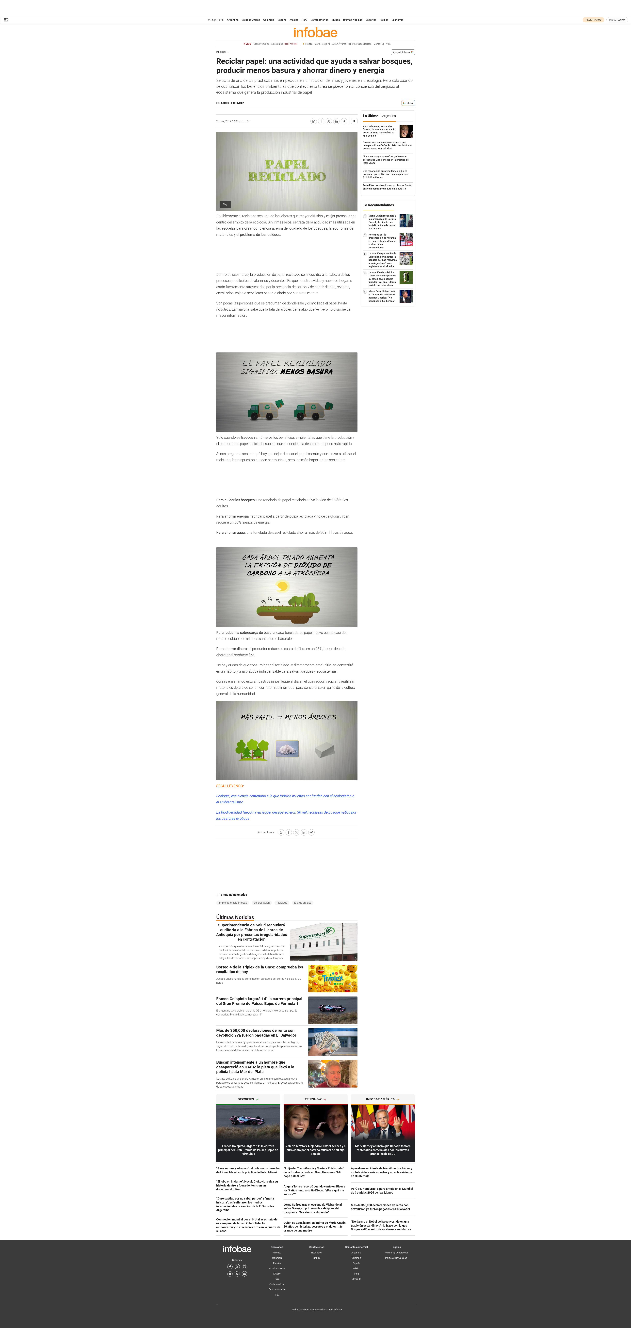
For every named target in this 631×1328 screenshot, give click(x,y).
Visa (388, 44)
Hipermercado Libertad (360, 44)
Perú (304, 19)
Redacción (316, 1252)
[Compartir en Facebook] (321, 121)
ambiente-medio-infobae (232, 902)
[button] (6, 19)
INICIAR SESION (617, 19)
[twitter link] (237, 1266)
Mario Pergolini (322, 44)
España (282, 19)
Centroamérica (319, 19)
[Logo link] (315, 32)
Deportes (371, 19)
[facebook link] (230, 1266)
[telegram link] (237, 1274)
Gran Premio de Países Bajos (275, 44)
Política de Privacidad (396, 1258)
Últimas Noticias (352, 19)
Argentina (233, 19)
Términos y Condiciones (396, 1252)
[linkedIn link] (244, 1274)
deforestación (262, 902)
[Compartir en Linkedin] (336, 121)
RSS (277, 1295)
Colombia (269, 19)
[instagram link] (244, 1266)
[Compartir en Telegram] (344, 121)
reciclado (282, 902)
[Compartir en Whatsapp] (313, 121)
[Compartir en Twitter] (329, 121)
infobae (221, 52)
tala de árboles (302, 902)
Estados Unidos (251, 19)
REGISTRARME (593, 19)
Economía (397, 19)
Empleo (317, 1258)
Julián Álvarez (339, 44)
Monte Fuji (378, 44)
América (277, 1252)
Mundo (336, 19)
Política (384, 19)
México (294, 19)
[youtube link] (230, 1274)
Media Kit (356, 1279)
